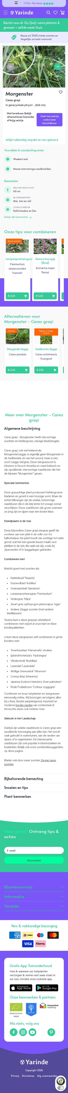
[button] (5, 12)
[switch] (61, 1088)
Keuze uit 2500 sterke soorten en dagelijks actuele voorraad (39, 37)
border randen (24, 705)
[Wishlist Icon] (60, 92)
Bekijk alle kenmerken (16, 217)
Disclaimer (28, 1075)
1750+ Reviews (33, 3)
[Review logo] (31, 1010)
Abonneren (34, 860)
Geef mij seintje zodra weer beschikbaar (49, 119)
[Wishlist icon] (25, 242)
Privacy (15, 1075)
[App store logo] (21, 987)
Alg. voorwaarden (47, 1075)
